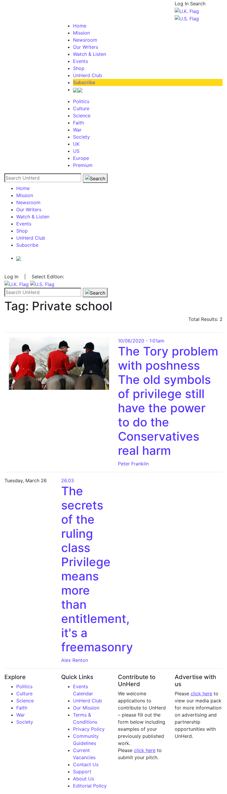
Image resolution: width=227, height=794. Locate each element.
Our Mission (86, 708)
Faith (78, 123)
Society (81, 137)
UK (76, 144)
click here (144, 750)
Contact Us (85, 764)
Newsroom (85, 40)
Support (82, 771)
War (77, 130)
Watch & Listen (89, 54)
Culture (81, 108)
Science (81, 115)
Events (80, 61)
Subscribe (84, 82)
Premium (83, 165)
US (76, 151)
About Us (83, 779)
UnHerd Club (87, 75)
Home (79, 26)
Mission (81, 33)
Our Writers (85, 47)
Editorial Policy (90, 786)
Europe (81, 158)
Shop (79, 68)
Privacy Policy (89, 729)
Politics (81, 101)
